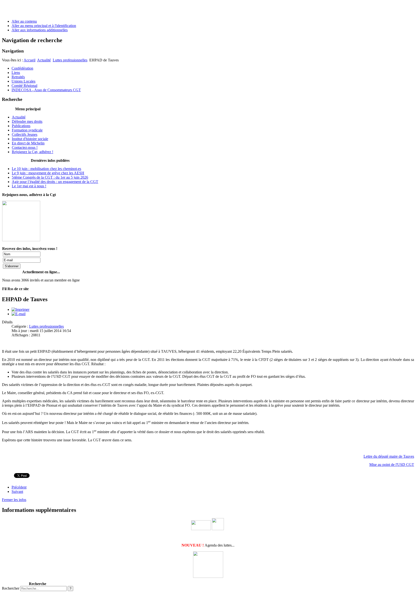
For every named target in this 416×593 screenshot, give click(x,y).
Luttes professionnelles (70, 60)
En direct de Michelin (28, 143)
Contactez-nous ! (25, 147)
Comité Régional (24, 86)
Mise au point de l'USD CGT (391, 465)
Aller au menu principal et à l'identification (44, 26)
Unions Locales (23, 81)
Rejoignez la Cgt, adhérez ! (32, 152)
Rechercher (10, 588)
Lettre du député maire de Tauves (389, 456)
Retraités (18, 77)
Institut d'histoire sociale (30, 139)
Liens (16, 73)
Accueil (29, 60)
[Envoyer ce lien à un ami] (19, 314)
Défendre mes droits (27, 121)
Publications (21, 126)
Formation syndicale (27, 130)
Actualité (44, 60)
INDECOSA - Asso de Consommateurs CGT (46, 90)
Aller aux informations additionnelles (40, 30)
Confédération (22, 68)
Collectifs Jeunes (24, 134)
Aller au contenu (24, 21)
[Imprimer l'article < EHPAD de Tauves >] (20, 309)
